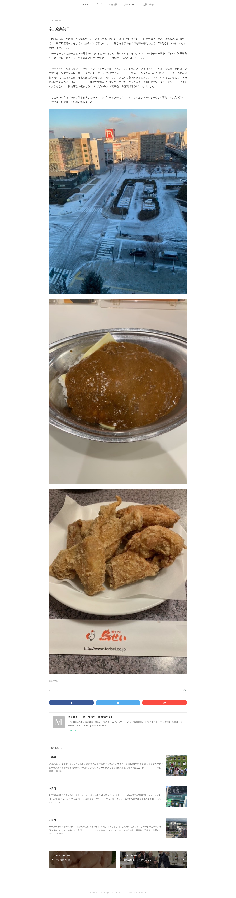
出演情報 (113, 4)
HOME (85, 4)
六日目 (52, 788)
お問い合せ (148, 4)
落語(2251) (53, 681)
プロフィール (130, 4)
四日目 (52, 819)
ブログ (99, 4)
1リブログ (53, 690)
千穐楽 (52, 757)
